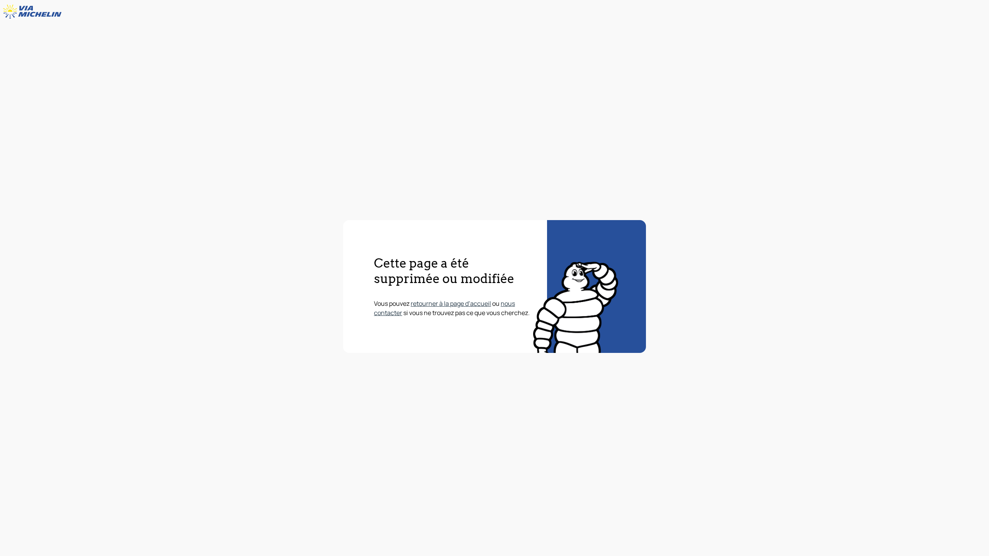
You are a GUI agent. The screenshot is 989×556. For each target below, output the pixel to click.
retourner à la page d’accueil (451, 303)
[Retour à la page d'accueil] (34, 11)
